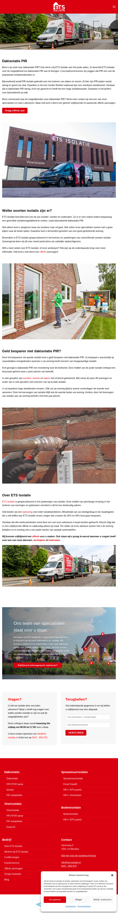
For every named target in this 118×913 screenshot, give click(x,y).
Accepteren (55, 899)
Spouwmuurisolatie (73, 778)
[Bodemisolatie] (91, 663)
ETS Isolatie (8, 501)
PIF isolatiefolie (14, 795)
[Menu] (114, 6)
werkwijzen (39, 540)
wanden (27, 378)
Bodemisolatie (70, 814)
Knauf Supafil (70, 784)
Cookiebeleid (70, 906)
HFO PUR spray (14, 784)
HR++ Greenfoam (72, 795)
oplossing (27, 512)
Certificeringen (11, 857)
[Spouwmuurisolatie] (85, 648)
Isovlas (10, 790)
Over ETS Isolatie (13, 846)
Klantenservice (12, 863)
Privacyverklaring (84, 906)
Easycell (10, 827)
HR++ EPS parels (72, 790)
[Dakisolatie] (102, 634)
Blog (6, 879)
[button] (112, 875)
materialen (54, 540)
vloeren (36, 378)
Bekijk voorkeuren (103, 899)
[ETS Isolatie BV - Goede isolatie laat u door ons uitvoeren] (59, 6)
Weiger (78, 899)
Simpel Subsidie (12, 874)
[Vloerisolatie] (108, 663)
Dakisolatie (12, 778)
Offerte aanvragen (13, 868)
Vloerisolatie (12, 810)
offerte (43, 252)
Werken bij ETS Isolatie (16, 852)
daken (47, 378)
